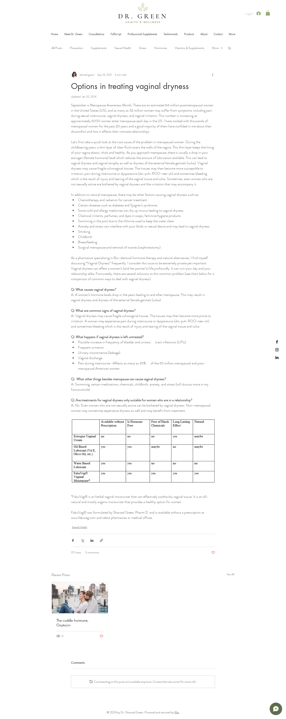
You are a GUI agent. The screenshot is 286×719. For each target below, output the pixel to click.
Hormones (160, 48)
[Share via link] (101, 540)
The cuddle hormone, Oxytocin (72, 622)
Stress (142, 48)
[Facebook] (277, 342)
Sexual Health (122, 48)
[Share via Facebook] (73, 540)
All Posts (57, 48)
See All (230, 574)
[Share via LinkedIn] (92, 540)
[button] (268, 12)
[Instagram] (277, 349)
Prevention (76, 48)
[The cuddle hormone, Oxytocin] (80, 597)
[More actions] (212, 74)
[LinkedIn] (277, 357)
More (215, 48)
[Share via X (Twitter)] (82, 540)
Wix (176, 712)
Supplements (99, 48)
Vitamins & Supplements (189, 48)
